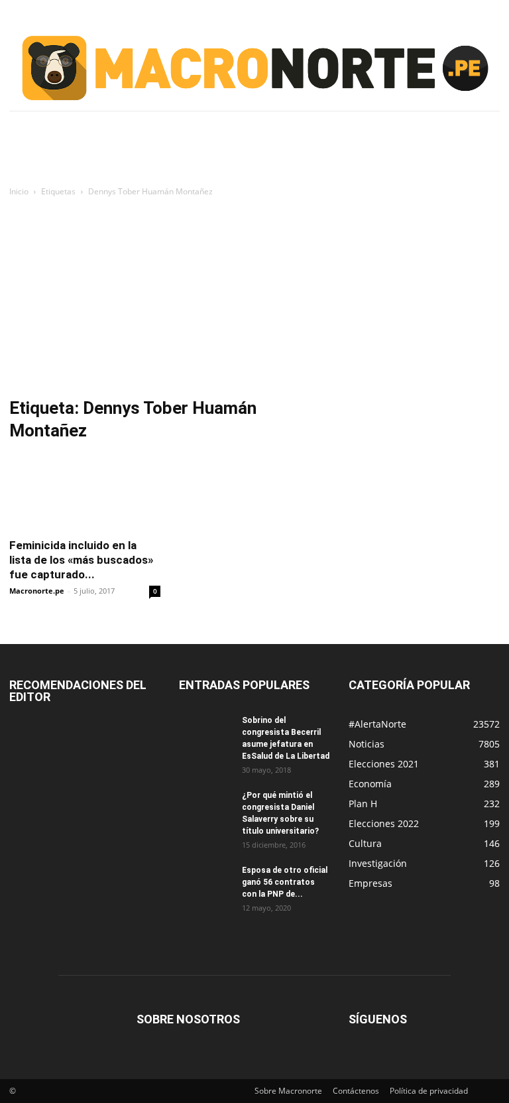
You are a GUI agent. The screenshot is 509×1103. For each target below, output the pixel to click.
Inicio (18, 191)
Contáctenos (356, 1090)
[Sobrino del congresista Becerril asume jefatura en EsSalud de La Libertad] (205, 732)
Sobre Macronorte (288, 1090)
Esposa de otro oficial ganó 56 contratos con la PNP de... (284, 882)
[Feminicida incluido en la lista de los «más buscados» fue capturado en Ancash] (84, 491)
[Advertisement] (254, 298)
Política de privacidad (429, 1090)
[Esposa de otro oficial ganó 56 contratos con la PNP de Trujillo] (205, 882)
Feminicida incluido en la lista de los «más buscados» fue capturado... (81, 560)
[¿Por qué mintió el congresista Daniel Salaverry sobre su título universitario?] (205, 807)
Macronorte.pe (36, 591)
